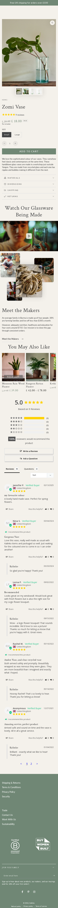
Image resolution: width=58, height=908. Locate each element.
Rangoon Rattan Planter (34, 385)
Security (6, 796)
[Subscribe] (54, 875)
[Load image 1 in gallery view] (19, 91)
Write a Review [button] (30, 451)
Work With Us (9, 819)
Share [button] (10, 509)
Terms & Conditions (11, 787)
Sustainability (8, 824)
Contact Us (7, 815)
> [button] (37, 763)
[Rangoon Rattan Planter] (37, 367)
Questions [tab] (29, 468)
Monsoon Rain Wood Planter (13, 385)
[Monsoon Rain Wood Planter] (13, 367)
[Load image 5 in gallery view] (39, 91)
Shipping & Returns (11, 783)
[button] (47, 509)
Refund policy (16, 906)
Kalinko (31, 903)
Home (4, 100)
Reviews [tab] (10, 468)
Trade (4, 810)
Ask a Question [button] (30, 458)
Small (7, 135)
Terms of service (41, 906)
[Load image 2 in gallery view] (26, 91)
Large (18, 135)
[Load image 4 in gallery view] (32, 91)
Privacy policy (28, 906)
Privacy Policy (8, 792)
